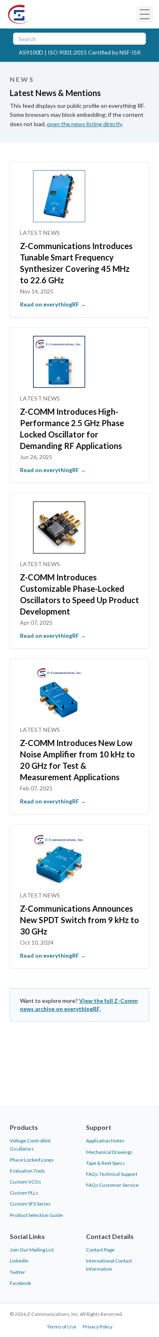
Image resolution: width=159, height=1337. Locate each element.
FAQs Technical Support (111, 1174)
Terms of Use (61, 1327)
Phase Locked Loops (32, 1160)
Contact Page (100, 1250)
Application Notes (105, 1141)
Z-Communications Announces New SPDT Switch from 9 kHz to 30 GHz (79, 920)
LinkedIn (19, 1261)
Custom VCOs (25, 1182)
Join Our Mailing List (32, 1250)
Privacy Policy (98, 1327)
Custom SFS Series (30, 1204)
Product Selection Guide (36, 1215)
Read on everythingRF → (53, 304)
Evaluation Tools (27, 1171)
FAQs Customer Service (112, 1185)
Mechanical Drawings (109, 1152)
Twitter (17, 1272)
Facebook (20, 1283)
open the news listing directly (84, 123)
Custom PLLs (24, 1193)
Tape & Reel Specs (105, 1163)
